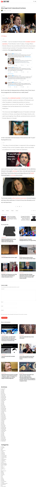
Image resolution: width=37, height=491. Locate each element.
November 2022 (3, 428)
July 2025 (2, 401)
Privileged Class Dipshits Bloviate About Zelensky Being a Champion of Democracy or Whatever (25, 218)
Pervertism (2, 474)
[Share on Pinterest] (19, 206)
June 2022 (2, 433)
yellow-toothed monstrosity (19, 198)
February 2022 (3, 437)
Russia (3, 210)
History (2, 467)
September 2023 (3, 418)
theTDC (4, 10)
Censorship (3, 452)
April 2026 (2, 392)
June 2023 (2, 421)
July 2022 (2, 432)
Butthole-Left (3, 450)
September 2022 (3, 430)
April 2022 (2, 435)
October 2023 (3, 417)
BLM (2, 449)
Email (2, 306)
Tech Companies (3, 481)
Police (2, 475)
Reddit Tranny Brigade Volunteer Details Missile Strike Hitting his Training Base (11, 218)
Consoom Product (4, 455)
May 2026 (2, 391)
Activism (2, 446)
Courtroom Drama (4, 457)
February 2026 (3, 394)
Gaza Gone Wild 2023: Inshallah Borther (8, 357)
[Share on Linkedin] (21, 206)
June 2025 (2, 402)
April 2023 (2, 423)
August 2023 (3, 419)
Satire (2, 477)
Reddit (32, 173)
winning (15, 171)
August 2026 (3, 388)
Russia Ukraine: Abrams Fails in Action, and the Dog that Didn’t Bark (27, 258)
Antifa (2, 448)
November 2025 (3, 397)
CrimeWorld (3, 460)
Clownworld (3, 454)
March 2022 (3, 436)
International (3, 6)
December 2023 (3, 416)
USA (2, 485)
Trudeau (12, 210)
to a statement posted (14, 98)
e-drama (2, 462)
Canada (2, 451)
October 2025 (3, 398)
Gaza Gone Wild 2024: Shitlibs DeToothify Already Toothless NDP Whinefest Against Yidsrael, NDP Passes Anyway (27, 276)
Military (2, 471)
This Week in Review (4, 483)
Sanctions (7, 210)
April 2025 (2, 404)
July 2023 (2, 420)
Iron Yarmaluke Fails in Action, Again (9, 257)
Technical (2, 482)
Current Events (3, 237)
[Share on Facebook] (15, 206)
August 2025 (3, 400)
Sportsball (2, 480)
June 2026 (2, 390)
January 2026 (3, 395)
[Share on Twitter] (17, 206)
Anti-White (3, 447)
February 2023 (3, 425)
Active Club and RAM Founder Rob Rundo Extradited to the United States (27, 357)
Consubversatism (3, 456)
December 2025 (3, 396)
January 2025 (3, 407)
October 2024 (3, 410)
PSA (1, 476)
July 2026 (2, 389)
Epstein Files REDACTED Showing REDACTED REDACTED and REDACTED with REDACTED (8, 240)
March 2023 (3, 424)
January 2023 (3, 426)
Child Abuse (3, 453)
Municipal (2, 472)
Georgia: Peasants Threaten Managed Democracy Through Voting (28, 240)
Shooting (2, 479)
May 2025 (2, 403)
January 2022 (3, 438)
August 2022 (3, 431)
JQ (1, 469)
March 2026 (3, 393)
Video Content (3, 486)
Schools (2, 478)
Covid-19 (2, 458)
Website (2, 310)
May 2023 (2, 422)
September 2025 (3, 399)
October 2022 (3, 429)
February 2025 (3, 406)
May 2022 (2, 434)
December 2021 (3, 439)
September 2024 (3, 411)
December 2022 (3, 427)
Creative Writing (3, 459)
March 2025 (3, 405)
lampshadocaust (3, 470)
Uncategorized (3, 484)
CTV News (4, 36)
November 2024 (3, 409)
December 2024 (3, 408)
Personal (2, 473)
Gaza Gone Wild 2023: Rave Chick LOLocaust (27, 337)
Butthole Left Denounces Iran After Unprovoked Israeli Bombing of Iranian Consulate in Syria (9, 275)
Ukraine (17, 210)
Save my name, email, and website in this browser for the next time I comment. (14, 314)
